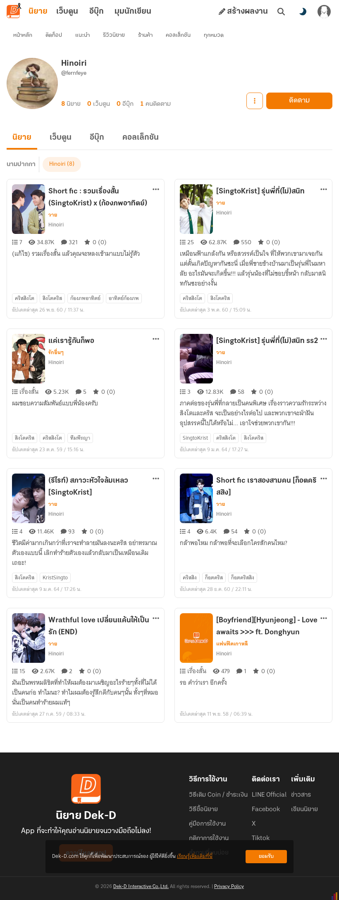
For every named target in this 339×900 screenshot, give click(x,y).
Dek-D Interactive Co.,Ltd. (141, 886)
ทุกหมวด (214, 35)
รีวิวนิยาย (114, 35)
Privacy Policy (229, 886)
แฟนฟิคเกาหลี (232, 643)
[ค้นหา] (281, 11)
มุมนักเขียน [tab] (133, 11)
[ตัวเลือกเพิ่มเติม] (254, 101)
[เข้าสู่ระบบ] (324, 11)
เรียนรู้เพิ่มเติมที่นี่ (194, 856)
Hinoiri (57, 164)
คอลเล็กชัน (178, 35)
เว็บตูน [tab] (67, 11)
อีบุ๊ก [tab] (96, 11)
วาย (52, 215)
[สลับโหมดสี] (302, 11)
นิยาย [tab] (38, 11)
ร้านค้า (145, 35)
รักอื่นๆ (56, 352)
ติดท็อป (53, 35)
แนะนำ (82, 35)
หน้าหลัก (22, 35)
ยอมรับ (266, 856)
